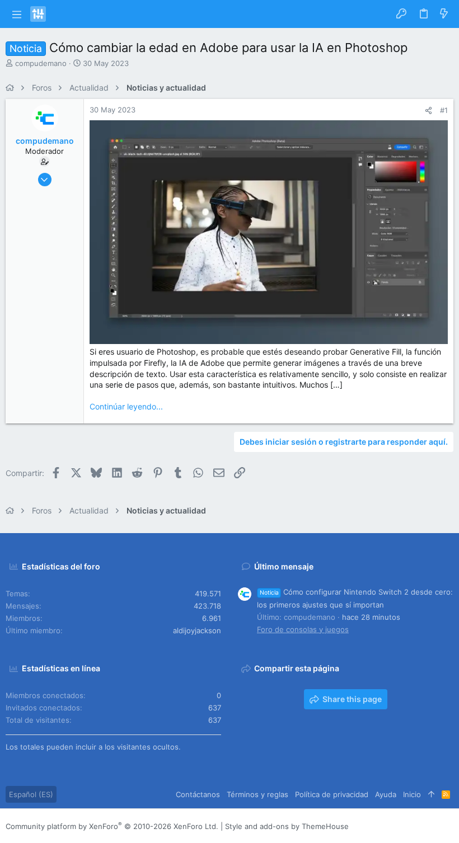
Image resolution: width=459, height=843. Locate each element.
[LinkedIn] (415, 826)
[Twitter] (432, 826)
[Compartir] (428, 110)
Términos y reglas (257, 794)
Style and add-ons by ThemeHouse (287, 826)
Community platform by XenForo (112, 826)
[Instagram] (398, 826)
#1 (444, 110)
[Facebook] (381, 826)
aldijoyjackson (197, 630)
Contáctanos (198, 794)
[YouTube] (448, 826)
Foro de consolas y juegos (303, 629)
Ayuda (385, 794)
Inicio (412, 794)
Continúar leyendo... (126, 406)
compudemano (41, 63)
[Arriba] (431, 794)
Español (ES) (31, 794)
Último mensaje (283, 566)
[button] (16, 14)
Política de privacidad (331, 794)
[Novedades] (443, 14)
